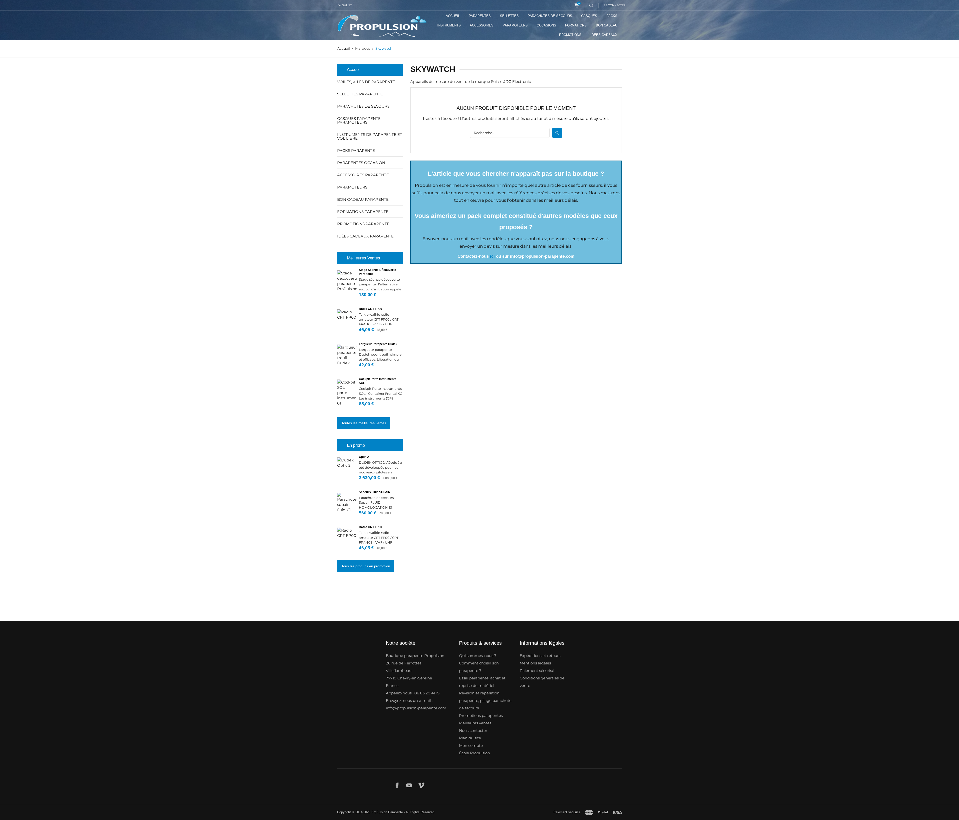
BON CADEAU (606, 25)
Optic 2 (364, 457)
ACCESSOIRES (481, 25)
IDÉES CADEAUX (604, 35)
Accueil (354, 69)
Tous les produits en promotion (365, 566)
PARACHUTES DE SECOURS (550, 16)
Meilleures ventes (475, 723)
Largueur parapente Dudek (378, 344)
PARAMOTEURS (515, 25)
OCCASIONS (546, 25)
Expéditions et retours (540, 655)
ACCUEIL (453, 16)
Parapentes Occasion (361, 162)
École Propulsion (474, 753)
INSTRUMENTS (449, 25)
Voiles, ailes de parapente (366, 81)
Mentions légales (535, 663)
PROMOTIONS (570, 35)
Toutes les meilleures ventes (363, 423)
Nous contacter (473, 730)
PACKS (611, 16)
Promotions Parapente (363, 223)
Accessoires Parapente (363, 175)
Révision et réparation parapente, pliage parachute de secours (485, 700)
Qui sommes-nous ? (477, 655)
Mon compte (471, 745)
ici (492, 256)
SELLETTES (509, 16)
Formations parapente (362, 211)
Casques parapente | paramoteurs (360, 120)
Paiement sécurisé (537, 670)
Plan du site (470, 738)
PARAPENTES (480, 16)
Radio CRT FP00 (370, 309)
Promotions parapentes (481, 715)
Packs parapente (356, 150)
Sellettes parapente (360, 94)
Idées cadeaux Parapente (365, 236)
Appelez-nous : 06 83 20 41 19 (413, 693)
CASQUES (589, 16)
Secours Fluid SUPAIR (374, 492)
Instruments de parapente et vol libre (369, 136)
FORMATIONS (576, 25)
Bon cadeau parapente (363, 199)
